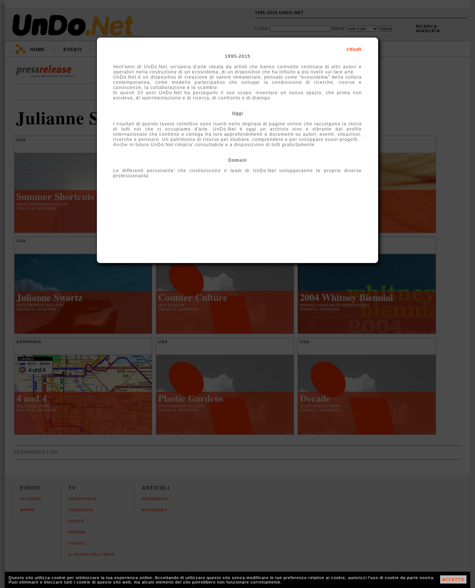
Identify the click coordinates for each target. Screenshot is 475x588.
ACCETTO (453, 579)
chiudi (354, 49)
